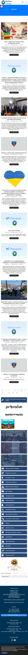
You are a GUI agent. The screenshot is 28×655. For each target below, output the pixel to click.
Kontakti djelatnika (13, 615)
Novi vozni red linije (14, 230)
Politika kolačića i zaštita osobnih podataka (14, 599)
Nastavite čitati (14, 54)
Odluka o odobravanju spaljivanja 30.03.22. (14, 153)
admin (7, 44)
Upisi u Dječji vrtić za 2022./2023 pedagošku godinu (14, 42)
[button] (1, 6)
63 (24, 390)
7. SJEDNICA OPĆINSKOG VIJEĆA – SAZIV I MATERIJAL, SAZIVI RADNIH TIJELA (14, 340)
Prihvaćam (4, 652)
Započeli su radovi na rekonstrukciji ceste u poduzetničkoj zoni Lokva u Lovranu (14, 302)
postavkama (14, 650)
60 (14, 390)
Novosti (21, 44)
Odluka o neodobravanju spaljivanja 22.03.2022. (14, 375)
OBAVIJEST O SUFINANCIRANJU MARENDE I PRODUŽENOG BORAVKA (14, 261)
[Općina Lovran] (7, 2)
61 (18, 390)
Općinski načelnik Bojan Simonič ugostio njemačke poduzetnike (14, 118)
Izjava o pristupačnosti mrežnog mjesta (14, 602)
